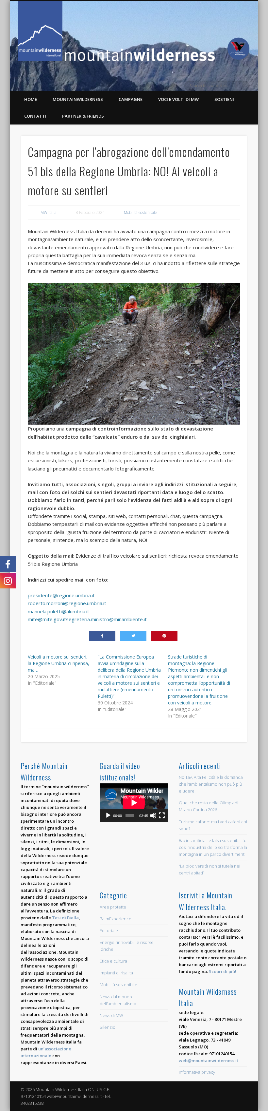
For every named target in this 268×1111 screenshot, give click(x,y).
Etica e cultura (113, 961)
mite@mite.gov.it (47, 619)
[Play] (108, 815)
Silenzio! (108, 1027)
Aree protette (113, 907)
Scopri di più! (222, 971)
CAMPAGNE (130, 99)
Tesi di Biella (65, 918)
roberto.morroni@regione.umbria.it (67, 603)
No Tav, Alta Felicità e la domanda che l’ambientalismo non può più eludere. (211, 784)
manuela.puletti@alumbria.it (58, 611)
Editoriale (109, 930)
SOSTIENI (224, 99)
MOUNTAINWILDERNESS (78, 99)
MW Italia (49, 212)
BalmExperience (115, 919)
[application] (134, 802)
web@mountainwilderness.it (208, 1060)
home (30, 99)
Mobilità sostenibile (140, 212)
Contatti (35, 116)
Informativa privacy (197, 1072)
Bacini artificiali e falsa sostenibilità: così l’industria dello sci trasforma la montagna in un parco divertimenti (213, 847)
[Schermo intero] (162, 815)
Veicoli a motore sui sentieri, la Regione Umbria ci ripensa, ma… (58, 663)
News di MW (111, 1015)
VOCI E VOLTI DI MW (178, 99)
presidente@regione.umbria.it (61, 595)
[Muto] (153, 815)
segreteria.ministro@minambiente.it (106, 619)
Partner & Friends (83, 116)
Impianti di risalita (116, 973)
